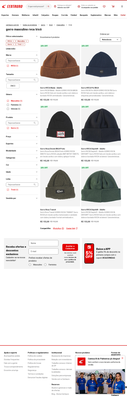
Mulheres (26, 15)
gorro (43, 25)
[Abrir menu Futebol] (77, 15)
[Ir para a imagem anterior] (43, 65)
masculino (61, 25)
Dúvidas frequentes (11, 360)
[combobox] (36, 6)
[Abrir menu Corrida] (68, 15)
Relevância (106, 40)
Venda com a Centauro (61, 379)
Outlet (123, 15)
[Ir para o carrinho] (113, 6)
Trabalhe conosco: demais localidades (62, 370)
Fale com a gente (10, 363)
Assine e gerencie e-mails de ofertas (62, 389)
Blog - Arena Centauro (60, 394)
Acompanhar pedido (12, 356)
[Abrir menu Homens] (19, 15)
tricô (51, 25)
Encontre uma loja (11, 370)
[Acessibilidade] (122, 6)
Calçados (45, 15)
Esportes (5, 15)
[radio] (12, 85)
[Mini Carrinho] (113, 6)
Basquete (84, 15)
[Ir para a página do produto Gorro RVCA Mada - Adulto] (60, 65)
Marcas (108, 15)
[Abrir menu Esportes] (9, 15)
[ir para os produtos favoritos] (104, 6)
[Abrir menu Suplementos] (102, 15)
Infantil (35, 15)
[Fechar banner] (122, 358)
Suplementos (96, 15)
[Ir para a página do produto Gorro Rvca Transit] (60, 186)
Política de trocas (34, 363)
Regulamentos (33, 367)
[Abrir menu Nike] (118, 15)
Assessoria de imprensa (61, 356)
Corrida (64, 15)
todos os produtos (30, 25)
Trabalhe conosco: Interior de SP (62, 364)
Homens (15, 15)
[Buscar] (48, 6)
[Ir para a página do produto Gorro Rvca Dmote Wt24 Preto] (60, 126)
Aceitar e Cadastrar (70, 247)
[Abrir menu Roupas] (59, 15)
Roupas (55, 15)
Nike (116, 15)
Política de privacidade (36, 360)
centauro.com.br (12, 25)
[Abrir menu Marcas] (111, 15)
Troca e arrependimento (13, 367)
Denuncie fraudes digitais (38, 378)
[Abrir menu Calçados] (50, 15)
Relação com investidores (62, 360)
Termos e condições (36, 374)
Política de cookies (35, 356)
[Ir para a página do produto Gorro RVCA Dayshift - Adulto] (101, 126)
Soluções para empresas (61, 376)
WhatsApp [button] (57, 228)
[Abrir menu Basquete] (88, 15)
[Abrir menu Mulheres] (30, 15)
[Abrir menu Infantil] (39, 15)
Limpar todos (10, 49)
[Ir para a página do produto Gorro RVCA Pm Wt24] (101, 65)
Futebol (74, 15)
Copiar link (70, 228)
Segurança (32, 370)
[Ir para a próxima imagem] (77, 65)
